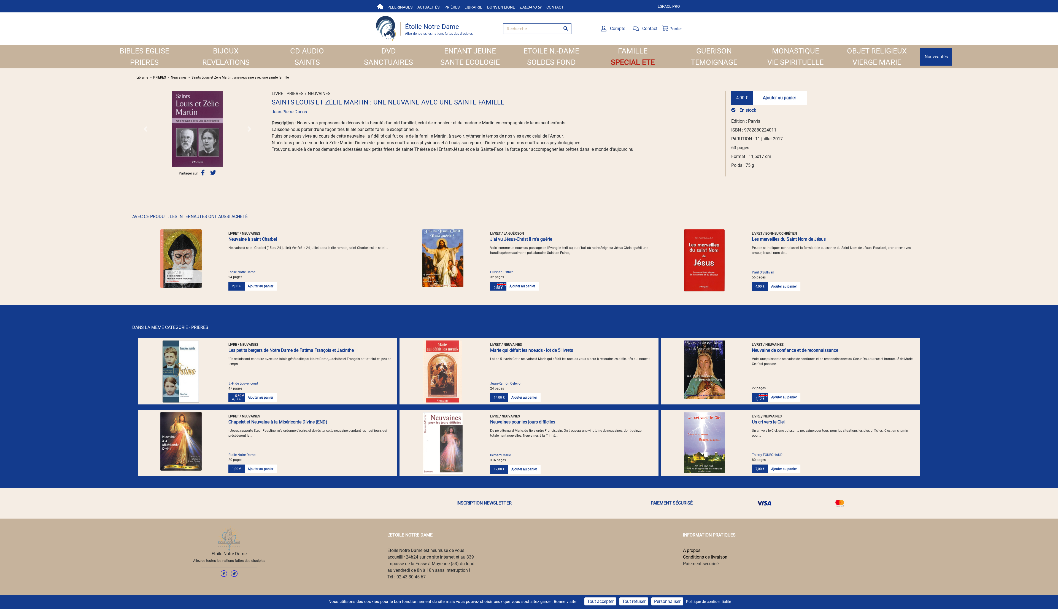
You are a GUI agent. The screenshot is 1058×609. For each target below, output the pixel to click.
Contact (554, 7)
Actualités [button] (428, 7)
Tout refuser (634, 601)
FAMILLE (632, 51)
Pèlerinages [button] (399, 7)
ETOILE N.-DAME (551, 51)
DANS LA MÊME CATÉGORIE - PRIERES (170, 327)
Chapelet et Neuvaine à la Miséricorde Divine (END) (277, 422)
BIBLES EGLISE (144, 51)
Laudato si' (530, 7)
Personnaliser (667, 601)
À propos (691, 550)
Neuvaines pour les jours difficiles (522, 422)
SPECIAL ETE (633, 62)
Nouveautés (936, 56)
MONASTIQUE (795, 51)
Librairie (473, 7)
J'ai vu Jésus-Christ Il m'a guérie (521, 239)
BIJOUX (226, 51)
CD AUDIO (307, 51)
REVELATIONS (226, 62)
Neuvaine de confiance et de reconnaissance (795, 350)
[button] (145, 129)
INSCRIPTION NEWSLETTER (484, 503)
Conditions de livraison (705, 557)
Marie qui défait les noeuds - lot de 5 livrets (531, 350)
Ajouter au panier (779, 97)
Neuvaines (179, 77)
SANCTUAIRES (388, 62)
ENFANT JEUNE (470, 51)
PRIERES (144, 62)
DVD (388, 51)
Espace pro (669, 6)
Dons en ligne (501, 7)
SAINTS (307, 62)
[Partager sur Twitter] (213, 173)
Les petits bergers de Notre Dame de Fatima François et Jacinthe (291, 350)
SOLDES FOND (551, 62)
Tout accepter (600, 601)
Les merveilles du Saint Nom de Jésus (789, 239)
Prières (452, 7)
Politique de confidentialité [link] (708, 601)
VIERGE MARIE (876, 62)
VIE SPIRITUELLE (795, 62)
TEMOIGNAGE (714, 62)
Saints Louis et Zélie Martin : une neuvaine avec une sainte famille (240, 77)
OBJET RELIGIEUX (877, 51)
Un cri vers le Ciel (768, 422)
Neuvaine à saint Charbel (252, 239)
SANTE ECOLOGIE (470, 62)
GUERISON (714, 51)
